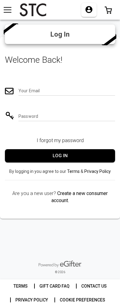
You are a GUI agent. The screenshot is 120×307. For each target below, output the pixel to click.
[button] (108, 9)
